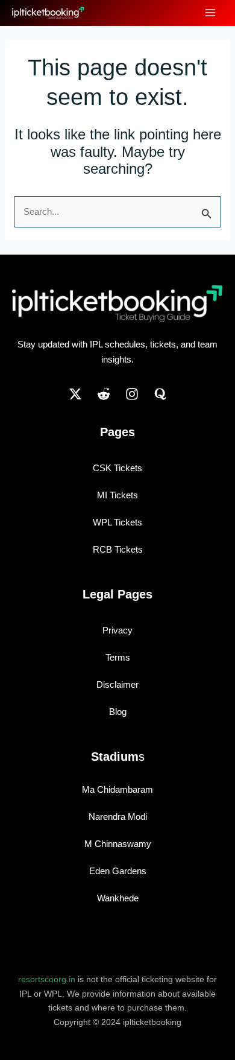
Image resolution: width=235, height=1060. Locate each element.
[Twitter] (75, 394)
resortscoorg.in (46, 979)
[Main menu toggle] (211, 13)
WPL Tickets (117, 522)
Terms (117, 657)
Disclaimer (117, 684)
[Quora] (160, 394)
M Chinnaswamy (117, 844)
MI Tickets (117, 495)
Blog (118, 711)
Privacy (117, 630)
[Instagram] (132, 394)
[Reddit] (103, 394)
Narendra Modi (118, 816)
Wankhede (118, 898)
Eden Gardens (117, 871)
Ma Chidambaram (117, 789)
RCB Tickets (118, 549)
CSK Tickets (117, 468)
